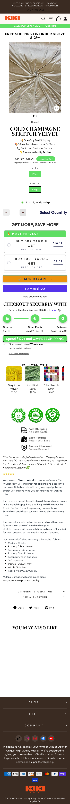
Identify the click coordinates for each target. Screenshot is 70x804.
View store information (19, 353)
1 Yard (35, 173)
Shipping (17, 162)
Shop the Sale (35, 9)
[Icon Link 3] (35, 738)
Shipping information (35, 591)
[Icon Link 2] (27, 738)
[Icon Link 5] (51, 738)
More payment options (35, 296)
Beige (35, 189)
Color (35, 183)
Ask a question (35, 597)
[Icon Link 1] (18, 738)
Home (34, 121)
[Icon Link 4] (43, 738)
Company (34, 725)
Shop (34, 702)
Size (35, 167)
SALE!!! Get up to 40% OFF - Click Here (35, 25)
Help (34, 714)
